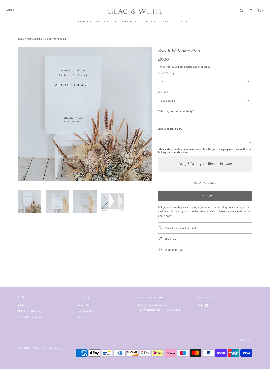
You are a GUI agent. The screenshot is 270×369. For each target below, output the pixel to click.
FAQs (21, 305)
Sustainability (86, 311)
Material (163, 92)
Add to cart (205, 182)
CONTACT (184, 21)
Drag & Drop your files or (205, 164)
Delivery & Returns (29, 311)
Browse (226, 164)
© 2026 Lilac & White (29, 348)
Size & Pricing (166, 73)
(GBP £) (11, 10)
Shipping (179, 66)
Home (21, 38)
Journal (82, 317)
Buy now (205, 196)
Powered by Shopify (52, 348)
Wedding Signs (34, 38)
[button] (29, 201)
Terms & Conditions (29, 317)
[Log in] (251, 10)
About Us (83, 305)
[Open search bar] (241, 10)
